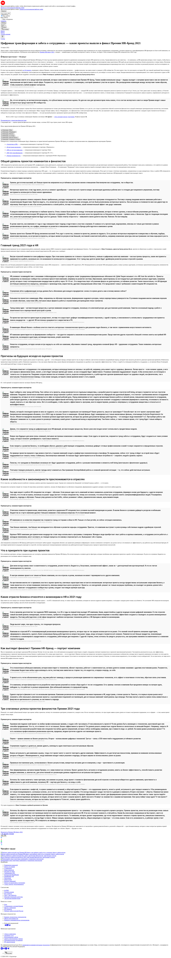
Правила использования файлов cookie (31, 9)
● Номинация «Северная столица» (10, 139)
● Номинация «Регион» (7, 133)
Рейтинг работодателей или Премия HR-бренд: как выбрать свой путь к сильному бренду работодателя (32, 854)
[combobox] (8, 952)
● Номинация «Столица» (8, 135)
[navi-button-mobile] (2, 36)
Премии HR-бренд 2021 (47, 52)
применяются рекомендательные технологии (36, 945)
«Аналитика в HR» (12, 144)
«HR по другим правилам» (14, 150)
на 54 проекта (27, 70)
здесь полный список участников (64, 117)
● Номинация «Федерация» (8, 132)
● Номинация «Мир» (6, 130)
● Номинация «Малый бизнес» (9, 137)
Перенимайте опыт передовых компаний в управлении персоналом (21, 860)
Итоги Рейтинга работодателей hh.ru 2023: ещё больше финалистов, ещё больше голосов (28, 857)
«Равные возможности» (13, 155)
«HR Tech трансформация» (14, 153)
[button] (3, 31)
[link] (4, 27)
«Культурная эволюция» (13, 147)
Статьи (3, 39)
